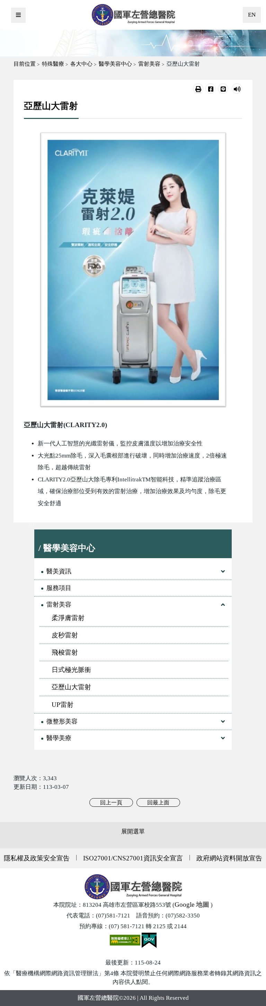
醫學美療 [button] (58, 738)
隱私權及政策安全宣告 (37, 858)
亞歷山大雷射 (71, 687)
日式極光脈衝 (71, 669)
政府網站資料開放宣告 (229, 858)
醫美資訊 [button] (58, 571)
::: (31, 524)
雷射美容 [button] (58, 604)
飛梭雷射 (65, 652)
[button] (198, 88)
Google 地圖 (192, 904)
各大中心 (81, 64)
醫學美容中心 (115, 64)
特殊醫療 (53, 64)
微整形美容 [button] (62, 721)
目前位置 (25, 64)
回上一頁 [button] (111, 802)
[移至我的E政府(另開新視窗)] (149, 939)
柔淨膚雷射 (68, 617)
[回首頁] (133, 14)
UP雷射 (62, 704)
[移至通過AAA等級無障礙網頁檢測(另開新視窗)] (126, 939)
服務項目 (58, 587)
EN (252, 14)
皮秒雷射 (65, 635)
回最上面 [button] (158, 802)
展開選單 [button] (133, 831)
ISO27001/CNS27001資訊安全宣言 (133, 858)
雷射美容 (149, 64)
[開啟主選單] (18, 15)
